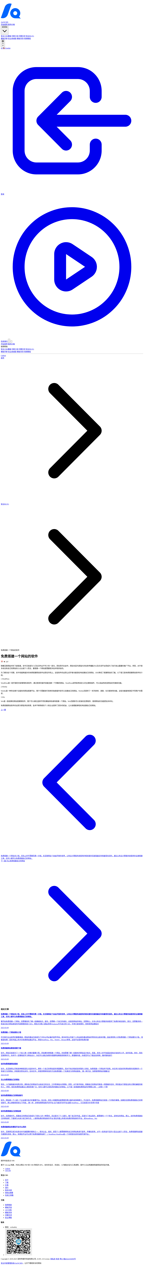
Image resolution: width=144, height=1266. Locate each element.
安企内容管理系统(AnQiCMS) (12, 1263)
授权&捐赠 (9, 1193)
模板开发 (8, 1207)
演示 (6, 1188)
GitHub (3, 355)
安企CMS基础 (6, 36)
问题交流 (22, 36)
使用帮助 (8, 1205)
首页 (2, 358)
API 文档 (8, 1210)
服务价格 (11, 24)
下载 (6, 1182)
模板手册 (4, 38)
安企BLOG (30, 36)
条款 (57, 1259)
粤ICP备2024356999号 (68, 1259)
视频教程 (27, 38)
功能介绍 (15, 36)
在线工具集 (9, 1195)
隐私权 (52, 1259)
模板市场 (20, 38)
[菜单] (11, 341)
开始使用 (4, 24)
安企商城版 (12, 38)
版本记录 (8, 1190)
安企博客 (8, 1218)
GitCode (8, 1170)
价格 (6, 1185)
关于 (6, 1180)
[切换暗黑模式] (9, 341)
